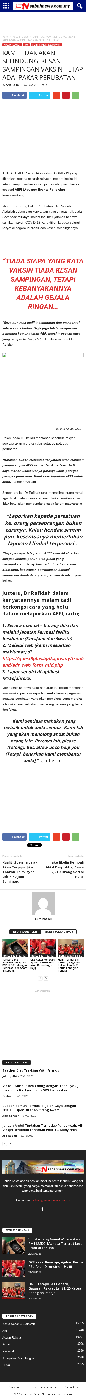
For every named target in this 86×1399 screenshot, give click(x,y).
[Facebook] (43, 1209)
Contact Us (71, 1387)
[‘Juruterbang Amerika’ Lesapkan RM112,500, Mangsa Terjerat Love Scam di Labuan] (15, 948)
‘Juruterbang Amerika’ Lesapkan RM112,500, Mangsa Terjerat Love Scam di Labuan (14, 965)
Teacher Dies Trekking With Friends (30, 1070)
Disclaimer (15, 1387)
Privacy (31, 1387)
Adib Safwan (10, 1115)
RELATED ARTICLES (25, 931)
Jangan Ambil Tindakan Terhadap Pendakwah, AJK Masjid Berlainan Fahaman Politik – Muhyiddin (42, 1127)
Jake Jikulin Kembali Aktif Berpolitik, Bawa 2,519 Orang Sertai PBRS (65, 869)
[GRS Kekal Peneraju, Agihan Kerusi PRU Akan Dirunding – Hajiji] (43, 948)
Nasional (8, 1351)
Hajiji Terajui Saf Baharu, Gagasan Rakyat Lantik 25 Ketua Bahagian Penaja (69, 965)
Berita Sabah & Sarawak (46, 44)
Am (26, 44)
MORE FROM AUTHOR (58, 931)
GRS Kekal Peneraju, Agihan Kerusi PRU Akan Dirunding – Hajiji (43, 964)
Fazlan (7, 1096)
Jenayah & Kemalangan (18, 1358)
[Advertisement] (43, 22)
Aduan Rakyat (12, 44)
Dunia (6, 1365)
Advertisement (50, 1387)
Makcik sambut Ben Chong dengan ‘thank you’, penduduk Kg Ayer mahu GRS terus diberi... (40, 1088)
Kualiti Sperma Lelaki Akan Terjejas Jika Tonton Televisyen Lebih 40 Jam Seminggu (20, 872)
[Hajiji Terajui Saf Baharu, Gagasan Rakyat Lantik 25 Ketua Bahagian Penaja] (71, 948)
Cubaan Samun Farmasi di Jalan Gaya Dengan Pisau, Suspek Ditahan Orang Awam (39, 1107)
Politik (6, 1344)
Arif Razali (13, 84)
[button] (79, 6)
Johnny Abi (9, 1076)
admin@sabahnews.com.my (51, 1200)
